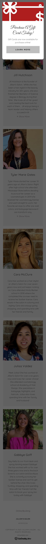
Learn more (23, 49)
